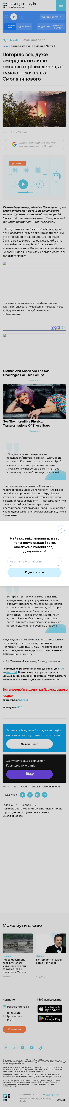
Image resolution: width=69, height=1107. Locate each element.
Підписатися (34, 572)
